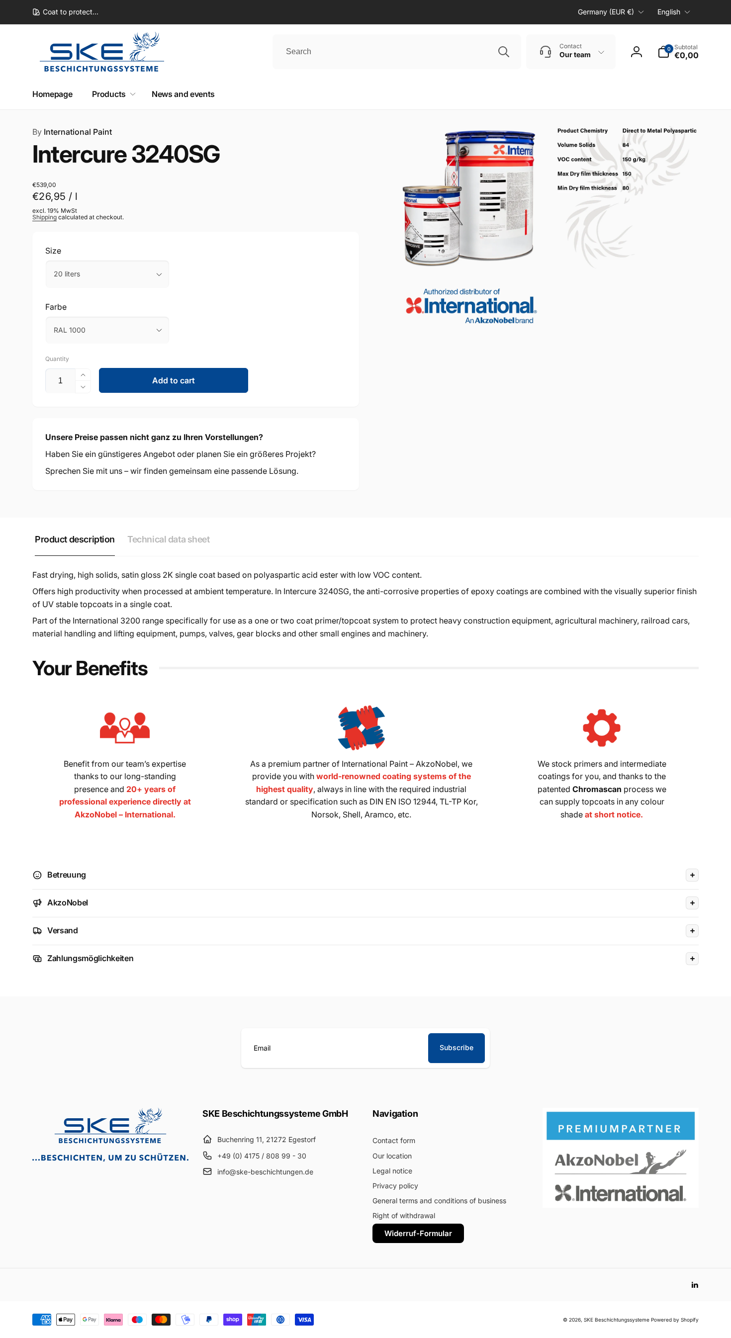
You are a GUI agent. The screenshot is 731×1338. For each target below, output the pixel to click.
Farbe (56, 307)
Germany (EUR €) (606, 11)
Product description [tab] (75, 539)
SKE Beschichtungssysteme (616, 1320)
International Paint (72, 132)
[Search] (504, 52)
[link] (65, 11)
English (668, 11)
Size (53, 251)
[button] (678, 51)
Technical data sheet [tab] (168, 539)
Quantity (57, 359)
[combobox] (397, 51)
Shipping (44, 217)
